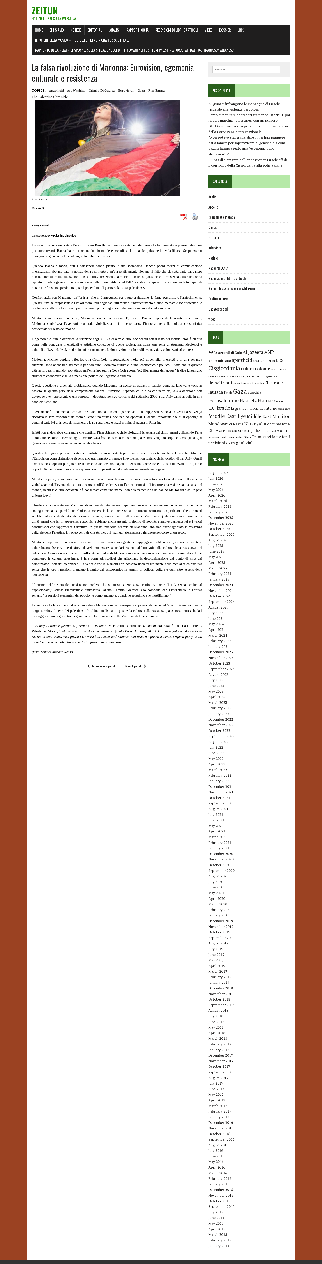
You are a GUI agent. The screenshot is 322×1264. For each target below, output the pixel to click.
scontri (282, 430)
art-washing (76, 90)
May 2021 (216, 825)
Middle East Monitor (268, 416)
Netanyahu (255, 424)
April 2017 (216, 1100)
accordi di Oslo (230, 352)
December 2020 (220, 853)
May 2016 (216, 1161)
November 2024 (221, 590)
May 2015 (216, 1223)
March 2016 (217, 1173)
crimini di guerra (102, 90)
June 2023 (216, 685)
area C (257, 361)
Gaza (141, 90)
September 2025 (221, 534)
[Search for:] (246, 69)
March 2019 (217, 971)
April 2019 (216, 965)
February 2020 (219, 909)
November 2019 (221, 926)
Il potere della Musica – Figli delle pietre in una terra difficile (82, 40)
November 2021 (221, 792)
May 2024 (216, 623)
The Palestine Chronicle (50, 97)
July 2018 (215, 1016)
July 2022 (215, 747)
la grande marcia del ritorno (254, 408)
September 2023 (221, 668)
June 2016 (216, 1156)
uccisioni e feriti (277, 436)
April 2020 (216, 898)
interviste (214, 247)
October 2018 (219, 999)
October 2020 (219, 864)
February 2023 (219, 708)
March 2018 (217, 1038)
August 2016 (218, 1145)
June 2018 (216, 1021)
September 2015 (221, 1206)
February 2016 (219, 1178)
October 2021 (219, 797)
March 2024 (217, 635)
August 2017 (218, 1077)
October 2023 (219, 663)
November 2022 (221, 724)
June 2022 (216, 752)
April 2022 (216, 764)
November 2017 (221, 1061)
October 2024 (219, 596)
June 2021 (216, 820)
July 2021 (215, 814)
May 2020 (216, 892)
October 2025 (219, 528)
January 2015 (218, 1245)
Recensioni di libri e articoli (176, 30)
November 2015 (221, 1195)
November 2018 (221, 993)
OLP (222, 431)
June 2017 (216, 1089)
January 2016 (218, 1184)
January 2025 (218, 579)
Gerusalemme (223, 400)
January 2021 (218, 848)
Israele (223, 408)
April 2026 (216, 495)
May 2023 (216, 691)
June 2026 (216, 484)
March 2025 (217, 568)
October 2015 (219, 1201)
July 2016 (215, 1150)
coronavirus (279, 369)
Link (241, 30)
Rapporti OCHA (137, 30)
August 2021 (218, 808)
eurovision (126, 90)
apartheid (56, 90)
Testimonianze (218, 298)
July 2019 (215, 948)
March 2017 (217, 1105)
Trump (258, 436)
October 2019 (219, 932)
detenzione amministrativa (248, 383)
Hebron (278, 401)
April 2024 (216, 629)
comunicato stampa (221, 217)
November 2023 (221, 657)
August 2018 (218, 1010)
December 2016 (220, 1122)
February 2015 (219, 1240)
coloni (247, 368)
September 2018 (221, 1004)
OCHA (213, 430)
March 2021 (217, 836)
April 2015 (216, 1229)
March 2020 (217, 904)
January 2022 (218, 780)
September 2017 (221, 1072)
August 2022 (218, 741)
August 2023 (218, 674)
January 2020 (218, 915)
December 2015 (220, 1189)
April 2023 (216, 696)
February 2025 (219, 573)
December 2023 (220, 652)
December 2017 (220, 1055)
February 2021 (219, 842)
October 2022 (219, 730)
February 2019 (219, 976)
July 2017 (215, 1083)
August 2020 (218, 876)
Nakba (238, 424)
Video (208, 30)
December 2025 (220, 517)
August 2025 (218, 540)
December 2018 (220, 988)
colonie (262, 369)
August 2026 (218, 472)
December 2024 (220, 584)
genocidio (254, 392)
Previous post (103, 666)
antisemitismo (219, 360)
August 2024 (218, 607)
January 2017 (218, 1117)
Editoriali (95, 30)
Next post (133, 666)
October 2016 (219, 1133)
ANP (269, 352)
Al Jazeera (253, 352)
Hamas (266, 400)
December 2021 (220, 786)
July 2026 (215, 478)
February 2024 (219, 640)
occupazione (278, 424)
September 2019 (221, 937)
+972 (212, 352)
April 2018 (216, 1033)
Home (39, 30)
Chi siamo (57, 30)
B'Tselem (268, 361)
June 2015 (216, 1217)
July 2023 (215, 680)
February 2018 (219, 1044)
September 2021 (221, 803)
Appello (213, 207)
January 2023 (218, 713)
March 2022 (217, 769)
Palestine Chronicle (238, 431)
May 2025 (216, 556)
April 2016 (216, 1167)
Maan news (284, 408)
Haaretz (248, 400)
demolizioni (220, 383)
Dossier (225, 30)
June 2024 (216, 618)
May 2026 (216, 489)
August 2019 (218, 943)
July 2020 (215, 881)
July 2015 (215, 1212)
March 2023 (217, 702)
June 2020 (216, 887)
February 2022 (219, 775)
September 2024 (221, 601)
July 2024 (215, 612)
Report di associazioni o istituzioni (231, 288)
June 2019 (216, 954)
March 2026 (217, 500)
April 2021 (216, 831)
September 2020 (221, 870)
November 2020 (221, 859)
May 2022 (216, 758)
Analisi (114, 30)
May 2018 (216, 1027)
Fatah (228, 392)
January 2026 (218, 512)
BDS (279, 360)
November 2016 (221, 1128)
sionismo (214, 437)
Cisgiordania (224, 368)
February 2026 (219, 506)
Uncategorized (218, 309)
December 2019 (220, 920)
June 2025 (216, 551)
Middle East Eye (227, 416)
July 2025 (215, 545)
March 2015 (217, 1234)
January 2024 (218, 646)
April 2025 (216, 562)
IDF (212, 408)
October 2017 (219, 1066)
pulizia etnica (263, 430)
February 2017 (219, 1111)
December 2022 (220, 719)
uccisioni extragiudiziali (231, 443)
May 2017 (216, 1094)
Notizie (76, 30)
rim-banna (156, 90)
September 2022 (221, 736)
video (211, 319)
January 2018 (218, 1049)
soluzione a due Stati (236, 437)
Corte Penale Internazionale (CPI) (227, 376)
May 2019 (216, 960)
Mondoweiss (220, 424)
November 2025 (221, 523)
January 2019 (218, 982)
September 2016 (221, 1139)
